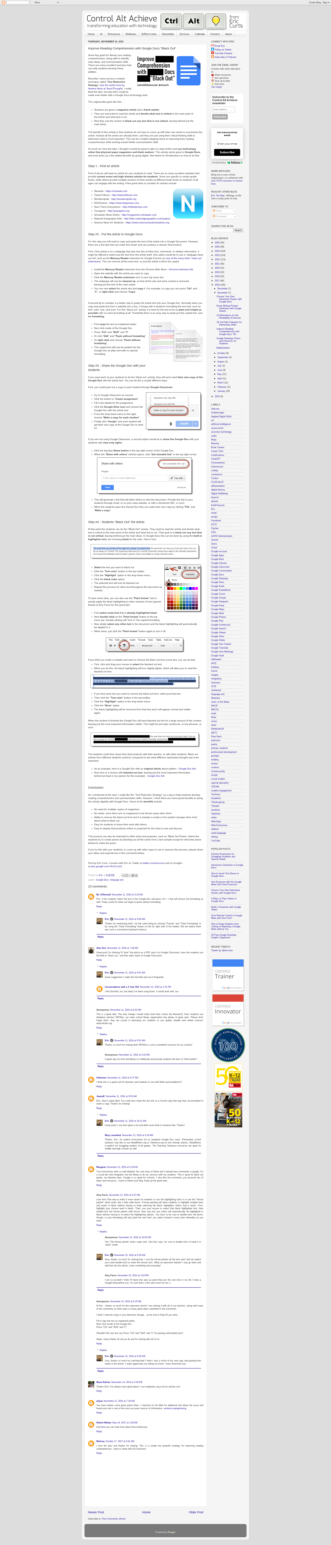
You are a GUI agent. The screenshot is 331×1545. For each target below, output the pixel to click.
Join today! (216, 87)
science (215, 767)
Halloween (216, 659)
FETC (214, 524)
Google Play (217, 621)
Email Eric (220, 46)
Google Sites (217, 636)
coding (214, 470)
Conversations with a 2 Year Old (122, 987)
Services (184, 34)
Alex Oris (101, 948)
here (103, 1427)
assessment (217, 428)
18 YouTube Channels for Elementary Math (229, 323)
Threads (215, 806)
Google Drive (217, 582)
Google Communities (221, 571)
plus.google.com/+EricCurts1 (106, 866)
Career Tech (217, 451)
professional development (224, 752)
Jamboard (216, 690)
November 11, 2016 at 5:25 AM (127, 894)
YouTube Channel (223, 53)
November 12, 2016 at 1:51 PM (155, 987)
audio (214, 436)
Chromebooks (218, 463)
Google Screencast (220, 625)
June (220, 370)
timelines (215, 810)
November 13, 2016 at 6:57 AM (124, 1195)
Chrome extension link (181, 269)
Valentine (215, 814)
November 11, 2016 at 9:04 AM (129, 919)
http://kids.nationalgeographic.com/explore (147, 218)
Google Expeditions (221, 590)
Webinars (131, 34)
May (219, 374)
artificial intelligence (221, 424)
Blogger (171, 1532)
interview (215, 682)
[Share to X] (130, 875)
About (228, 34)
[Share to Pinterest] (136, 875)
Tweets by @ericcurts (222, 950)
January (221, 391)
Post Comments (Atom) (114, 1519)
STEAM (215, 787)
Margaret (101, 1167)
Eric (107, 919)
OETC (214, 733)
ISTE (213, 686)
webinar (215, 829)
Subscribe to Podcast (225, 57)
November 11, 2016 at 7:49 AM (122, 948)
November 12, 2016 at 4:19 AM (137, 1135)
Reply (99, 906)
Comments (221, 216)
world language (218, 833)
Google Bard (217, 559)
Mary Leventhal (113, 1135)
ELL (213, 509)
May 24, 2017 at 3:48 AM (125, 1423)
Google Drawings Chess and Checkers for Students (228, 341)
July (219, 366)
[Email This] (123, 875)
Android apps (217, 412)
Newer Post (96, 1512)
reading (214, 759)
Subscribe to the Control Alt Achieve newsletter (224, 100)
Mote (213, 717)
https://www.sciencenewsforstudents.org (147, 222)
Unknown (101, 1078)
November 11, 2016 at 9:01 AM (129, 973)
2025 (217, 247)
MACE (214, 706)
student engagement (221, 790)
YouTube (215, 841)
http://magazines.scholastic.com (139, 214)
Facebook (216, 520)
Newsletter (168, 34)
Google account (219, 551)
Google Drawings (219, 578)
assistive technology (221, 432)
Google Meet (217, 613)
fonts (213, 532)
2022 (217, 259)
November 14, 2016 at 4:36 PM (126, 1382)
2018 (217, 276)
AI (101, 34)
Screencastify (218, 771)
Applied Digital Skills (221, 416)
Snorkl (214, 775)
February (222, 387)
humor (214, 671)
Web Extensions (219, 825)
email (214, 513)
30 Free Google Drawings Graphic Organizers (223, 936)
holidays (215, 667)
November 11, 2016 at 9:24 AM (134, 1055)
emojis (214, 517)
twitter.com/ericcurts (153, 863)
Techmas (215, 794)
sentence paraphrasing (175, 1408)
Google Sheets (218, 632)
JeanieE (100, 1096)
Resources (114, 34)
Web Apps (216, 821)
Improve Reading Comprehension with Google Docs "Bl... (228, 331)
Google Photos (218, 617)
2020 (217, 268)
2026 (217, 242)
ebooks (214, 501)
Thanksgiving (217, 802)
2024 (217, 251)
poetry (214, 744)
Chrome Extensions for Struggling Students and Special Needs (223, 856)
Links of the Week (220, 702)
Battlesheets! (223, 348)
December (222, 288)
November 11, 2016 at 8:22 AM (125, 1010)
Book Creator (217, 447)
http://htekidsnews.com (135, 206)
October (221, 353)
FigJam (215, 528)
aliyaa (99, 1401)
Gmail (214, 547)
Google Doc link (187, 768)
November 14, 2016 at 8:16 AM (125, 1301)
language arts (117, 880)
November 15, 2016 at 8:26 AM (129, 1356)
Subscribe (227, 152)
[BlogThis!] (126, 875)
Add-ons (215, 409)
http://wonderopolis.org (123, 199)
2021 (217, 264)
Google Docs (102, 880)
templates (216, 798)
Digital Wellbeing (219, 493)
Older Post (196, 1512)
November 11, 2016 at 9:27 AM (122, 1078)
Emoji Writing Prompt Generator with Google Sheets (229, 308)
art (212, 420)
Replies (103, 913)
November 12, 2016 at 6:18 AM (122, 1167)
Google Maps (217, 609)
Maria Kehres (103, 1382)
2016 (217, 285)
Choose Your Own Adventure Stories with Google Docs (229, 299)
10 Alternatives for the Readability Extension (229, 316)
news (213, 725)
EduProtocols (218, 505)
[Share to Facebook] (133, 875)
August (221, 361)
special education (220, 783)
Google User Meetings (222, 651)
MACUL (215, 709)
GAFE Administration (221, 536)
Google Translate (219, 648)
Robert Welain (103, 1423)
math (213, 713)
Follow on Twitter (223, 50)
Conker (214, 478)
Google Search (218, 628)
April (220, 378)
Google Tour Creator (221, 644)
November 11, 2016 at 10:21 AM (130, 1121)
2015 (217, 396)
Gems (214, 544)
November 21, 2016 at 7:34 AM (119, 1401)
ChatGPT (215, 459)
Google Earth (217, 586)
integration (216, 679)
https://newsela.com (116, 191)
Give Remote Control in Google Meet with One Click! (226, 916)
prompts (215, 756)
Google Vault (217, 655)
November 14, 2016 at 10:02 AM (135, 1237)
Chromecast (217, 467)
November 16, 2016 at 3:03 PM (133, 1275)
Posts (218, 211)
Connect (215, 34)
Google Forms (218, 594)
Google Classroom (220, 567)
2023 (217, 255)
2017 (217, 281)
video (214, 817)
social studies (218, 779)
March (220, 382)
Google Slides (218, 640)
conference (216, 474)
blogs (214, 439)
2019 (217, 272)
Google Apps (217, 555)
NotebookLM (217, 729)
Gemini (214, 540)
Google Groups (218, 598)
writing (214, 837)
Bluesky (215, 443)
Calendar (200, 34)
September (223, 357)
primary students (219, 748)
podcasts (215, 740)
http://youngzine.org (118, 210)
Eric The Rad (217, 195)
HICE (214, 663)
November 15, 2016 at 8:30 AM (129, 1255)
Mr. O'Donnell (103, 894)
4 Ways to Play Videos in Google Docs (224, 899)
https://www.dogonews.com (124, 202)
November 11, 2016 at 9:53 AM (121, 1096)
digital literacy (218, 490)
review (214, 763)
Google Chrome (219, 563)
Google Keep (217, 605)
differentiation (218, 486)
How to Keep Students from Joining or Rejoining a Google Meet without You (225, 926)
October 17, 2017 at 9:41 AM (120, 1441)
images (214, 675)
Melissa (100, 1441)
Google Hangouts (219, 601)
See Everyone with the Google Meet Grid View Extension (226, 883)
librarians (215, 698)
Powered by (219, 162)
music (214, 721)
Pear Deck (216, 736)
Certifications (217, 455)
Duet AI (215, 497)
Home (91, 34)
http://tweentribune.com (125, 195)
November (222, 293)
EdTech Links (149, 34)
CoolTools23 (217, 482)
